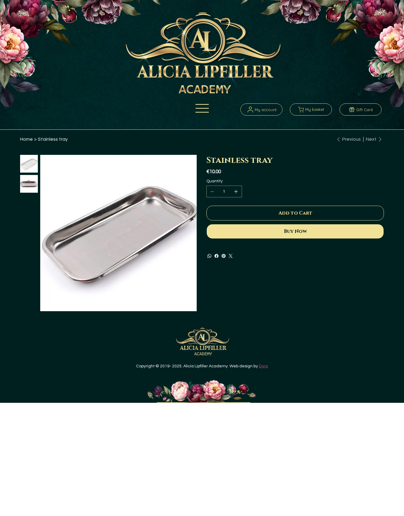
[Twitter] (231, 256)
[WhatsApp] (209, 256)
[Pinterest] (224, 256)
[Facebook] (216, 256)
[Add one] (236, 191)
